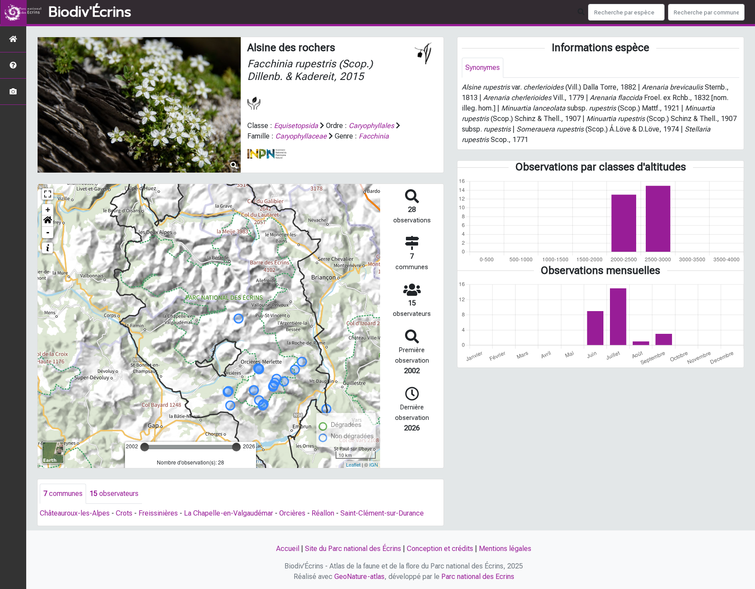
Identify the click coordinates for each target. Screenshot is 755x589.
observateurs (114, 493)
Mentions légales (505, 548)
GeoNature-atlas (359, 576)
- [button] (47, 232)
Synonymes (482, 67)
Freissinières (158, 513)
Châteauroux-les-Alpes (75, 513)
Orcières (292, 513)
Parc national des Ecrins (477, 576)
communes (63, 493)
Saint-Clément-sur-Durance (382, 513)
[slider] (144, 447)
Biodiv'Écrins (89, 12)
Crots (124, 513)
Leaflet (353, 464)
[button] (47, 221)
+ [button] (47, 209)
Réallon (323, 513)
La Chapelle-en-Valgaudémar (228, 513)
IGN (373, 464)
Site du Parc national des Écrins (353, 548)
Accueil (287, 548)
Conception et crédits (440, 548)
